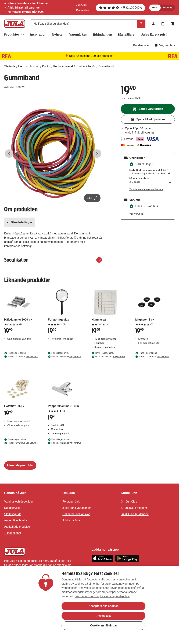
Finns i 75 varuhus (23, 356)
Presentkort (83, 10)
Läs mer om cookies (87, 596)
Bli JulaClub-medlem (134, 507)
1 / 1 (89, 197)
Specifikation (16, 260)
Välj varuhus (167, 45)
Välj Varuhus (136, 213)
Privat (155, 7)
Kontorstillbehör (85, 66)
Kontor (46, 66)
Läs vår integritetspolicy (115, 596)
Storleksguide (12, 514)
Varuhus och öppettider (18, 501)
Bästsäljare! (126, 34)
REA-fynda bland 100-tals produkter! (91, 55)
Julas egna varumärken (76, 507)
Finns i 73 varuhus (23, 443)
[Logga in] (153, 24)
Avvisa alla (103, 615)
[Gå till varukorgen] (173, 24)
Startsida (9, 66)
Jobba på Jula (71, 520)
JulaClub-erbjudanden (135, 514)
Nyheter (58, 34)
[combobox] (88, 24)
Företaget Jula (71, 501)
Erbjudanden (102, 34)
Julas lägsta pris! (154, 34)
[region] (89, 600)
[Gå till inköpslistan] (163, 24)
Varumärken (78, 34)
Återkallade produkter (17, 526)
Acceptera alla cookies (103, 605)
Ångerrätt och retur (15, 520)
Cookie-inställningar (103, 625)
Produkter (11, 34)
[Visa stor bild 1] (53, 153)
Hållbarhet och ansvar (76, 514)
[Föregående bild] (9, 153)
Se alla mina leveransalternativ (146, 189)
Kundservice (141, 45)
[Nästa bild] (97, 153)
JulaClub (81, 4)
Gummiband (106, 66)
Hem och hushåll (28, 66)
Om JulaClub (129, 501)
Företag (168, 7)
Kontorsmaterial (63, 66)
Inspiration (38, 34)
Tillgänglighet (12, 532)
